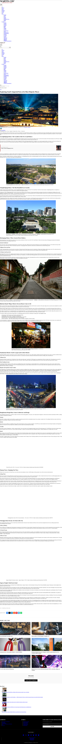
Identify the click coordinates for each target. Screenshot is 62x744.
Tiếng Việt (5, 37)
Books (5, 15)
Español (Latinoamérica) (7, 83)
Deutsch (5, 24)
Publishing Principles (26, 736)
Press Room (3, 737)
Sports (3, 12)
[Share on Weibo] (16, 613)
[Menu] (1, 4)
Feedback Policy (25, 739)
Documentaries (4, 697)
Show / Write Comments (31, 680)
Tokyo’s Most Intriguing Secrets (7, 148)
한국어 (5, 29)
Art (2, 13)
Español (5, 23)
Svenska (5, 78)
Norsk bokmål (6, 30)
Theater (5, 14)
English (3, 21)
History (5, 18)
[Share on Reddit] (14, 613)
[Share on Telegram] (19, 613)
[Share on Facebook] (7, 613)
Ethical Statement (25, 737)
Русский (5, 35)
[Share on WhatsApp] (21, 613)
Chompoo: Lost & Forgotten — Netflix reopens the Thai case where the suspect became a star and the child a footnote (25, 697)
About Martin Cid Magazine (6, 736)
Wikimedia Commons (27, 127)
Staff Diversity (25, 740)
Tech (2, 8)
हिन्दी (4, 69)
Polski (5, 31)
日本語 (5, 28)
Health (5, 62)
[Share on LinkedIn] (12, 613)
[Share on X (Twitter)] (9, 613)
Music (3, 9)
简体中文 (5, 81)
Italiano (5, 70)
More (3, 56)
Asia (0, 89)
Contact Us (3, 740)
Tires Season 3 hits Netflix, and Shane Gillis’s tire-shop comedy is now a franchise (16, 692)
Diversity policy (25, 738)
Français (5, 25)
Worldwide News (6, 19)
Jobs (2, 739)
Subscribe (52, 741)
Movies (3, 7)
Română (5, 34)
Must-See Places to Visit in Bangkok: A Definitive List (40, 636)
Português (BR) (6, 33)
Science (3, 11)
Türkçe (5, 79)
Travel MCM (3, 130)
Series (3, 692)
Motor (5, 63)
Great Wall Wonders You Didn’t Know (6, 636)
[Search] (1, 45)
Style (4, 16)
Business (3, 10)
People (5, 17)
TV (2, 49)
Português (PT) (6, 32)
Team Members (4, 738)
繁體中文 (5, 82)
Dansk (5, 26)
